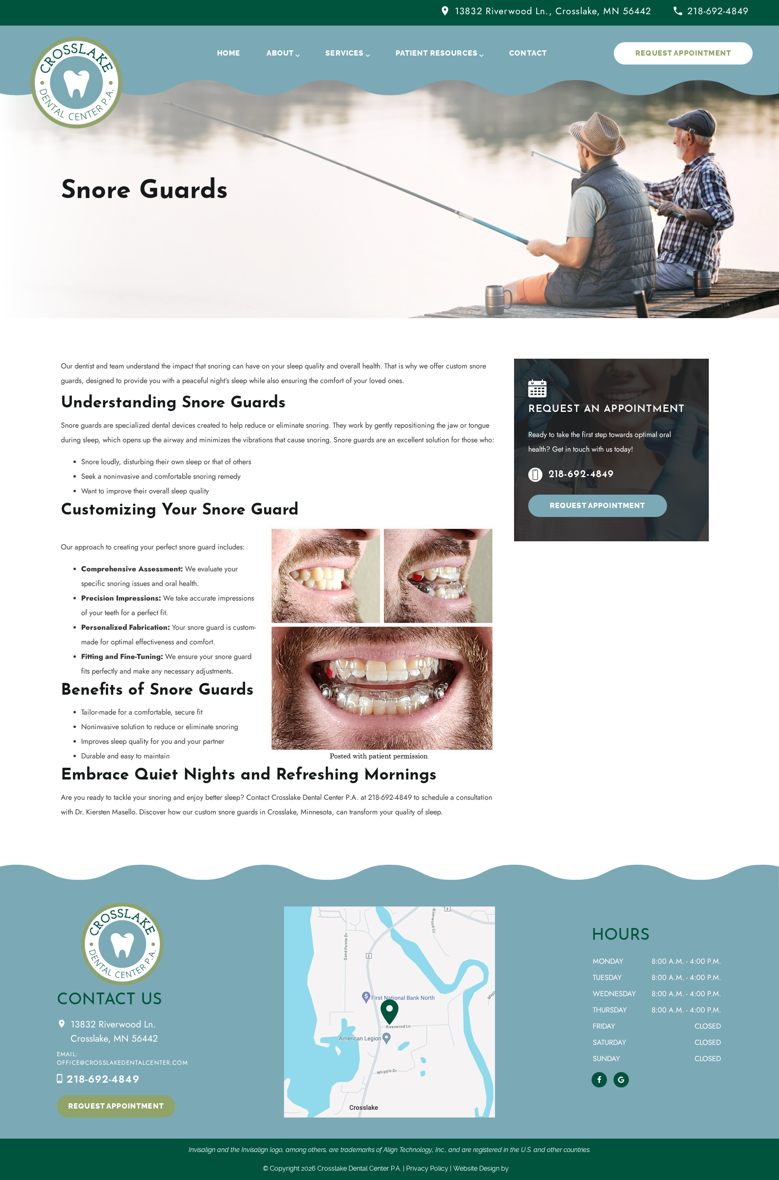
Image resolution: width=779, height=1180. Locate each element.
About (280, 53)
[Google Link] (621, 1079)
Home (229, 53)
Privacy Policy (427, 1168)
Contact (528, 53)
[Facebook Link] (599, 1079)
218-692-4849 (718, 11)
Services (344, 53)
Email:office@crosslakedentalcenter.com (122, 1058)
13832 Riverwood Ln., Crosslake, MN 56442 (553, 11)
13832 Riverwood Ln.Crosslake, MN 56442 (114, 1031)
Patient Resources (437, 53)
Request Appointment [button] (683, 53)
